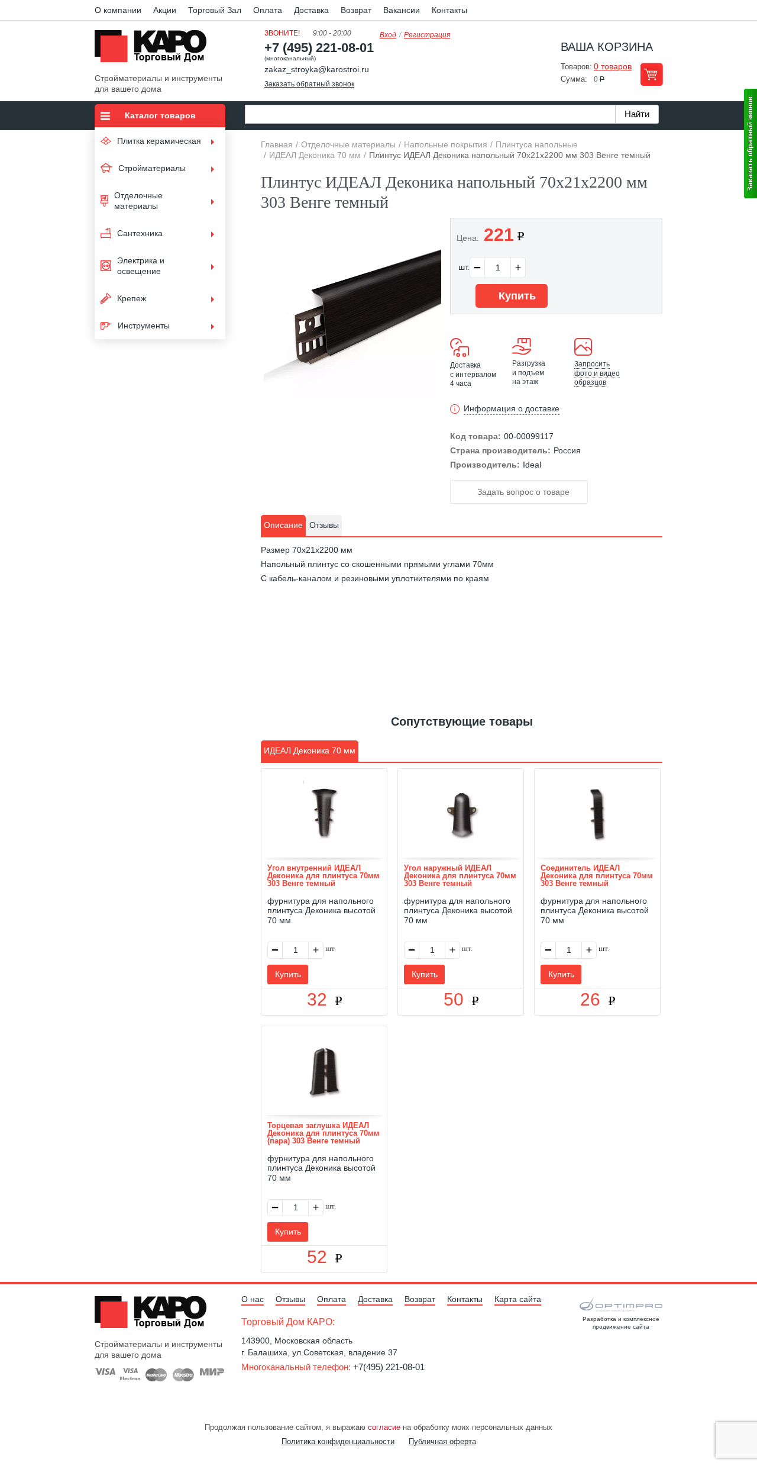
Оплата (267, 10)
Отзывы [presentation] (324, 525)
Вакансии (401, 10)
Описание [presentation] (283, 525)
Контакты (449, 10)
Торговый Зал (214, 10)
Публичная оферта (442, 1441)
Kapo (155, 49)
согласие (384, 1427)
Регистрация (427, 35)
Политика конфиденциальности (338, 1441)
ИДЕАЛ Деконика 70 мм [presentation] (309, 750)
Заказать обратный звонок (309, 84)
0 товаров (613, 66)
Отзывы (290, 1299)
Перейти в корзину (651, 74)
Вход (388, 35)
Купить (516, 296)
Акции (164, 10)
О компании (118, 10)
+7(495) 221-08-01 (389, 1367)
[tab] (283, 525)
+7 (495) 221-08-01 (319, 47)
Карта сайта (517, 1299)
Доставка (311, 10)
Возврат (356, 10)
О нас (252, 1299)
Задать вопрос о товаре (522, 492)
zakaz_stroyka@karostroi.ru (316, 69)
